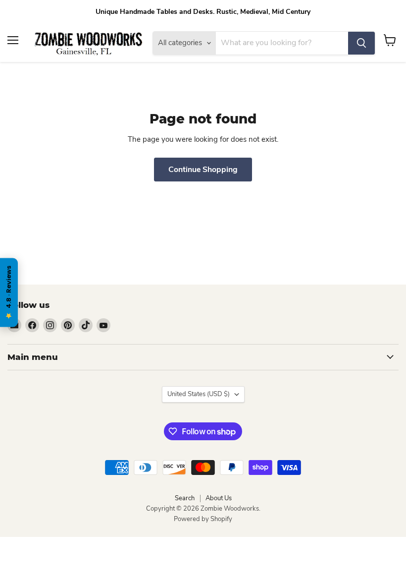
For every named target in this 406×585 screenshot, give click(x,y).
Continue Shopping (203, 169)
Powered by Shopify (203, 519)
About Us (218, 498)
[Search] (361, 43)
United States (198, 394)
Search (185, 498)
